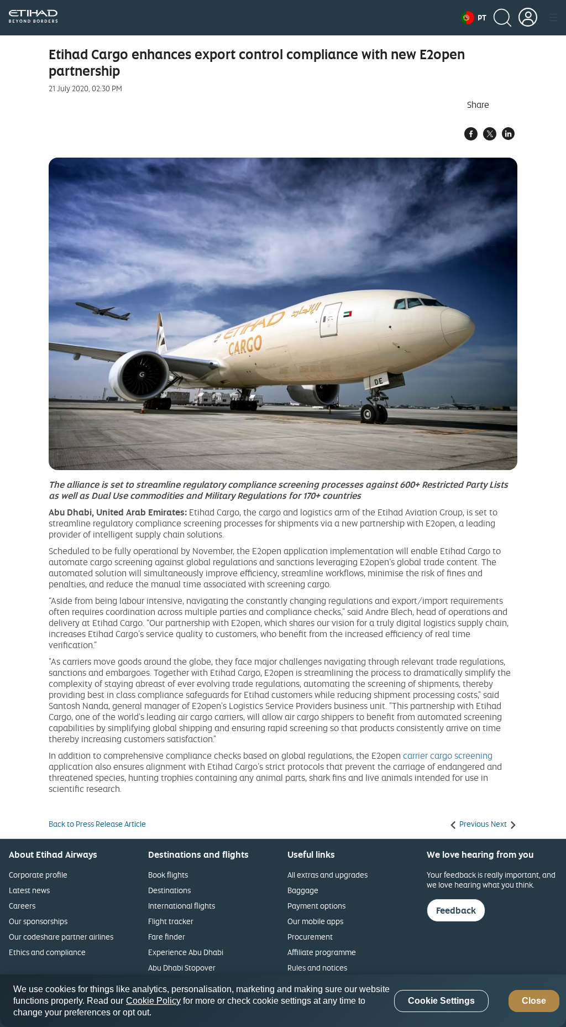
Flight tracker (170, 921)
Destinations (169, 890)
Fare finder (166, 936)
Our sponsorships (38, 921)
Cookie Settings (441, 1000)
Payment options (316, 905)
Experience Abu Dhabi (185, 952)
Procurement (310, 936)
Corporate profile (38, 874)
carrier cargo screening (447, 755)
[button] (473, 17)
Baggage (302, 890)
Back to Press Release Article (97, 824)
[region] (283, 1000)
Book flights (168, 874)
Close (534, 1000)
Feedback (456, 910)
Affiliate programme (321, 952)
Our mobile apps (315, 921)
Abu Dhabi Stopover (182, 967)
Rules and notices (317, 967)
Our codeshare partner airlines (61, 936)
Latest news (29, 890)
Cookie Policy (153, 1000)
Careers (22, 905)
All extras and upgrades (327, 874)
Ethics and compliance (47, 952)
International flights (181, 905)
